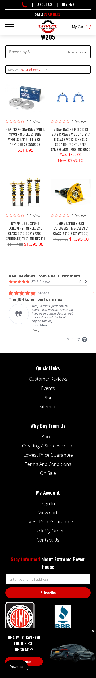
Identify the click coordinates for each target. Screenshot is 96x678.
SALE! (48, 14)
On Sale (48, 473)
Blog (48, 397)
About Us (44, 4)
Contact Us (48, 540)
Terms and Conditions (48, 464)
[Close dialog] (93, 631)
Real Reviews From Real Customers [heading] (44, 276)
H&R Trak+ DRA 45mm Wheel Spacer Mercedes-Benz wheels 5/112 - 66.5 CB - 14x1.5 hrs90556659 (25, 137)
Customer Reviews (48, 379)
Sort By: (13, 70)
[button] (48, 51)
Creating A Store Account (48, 446)
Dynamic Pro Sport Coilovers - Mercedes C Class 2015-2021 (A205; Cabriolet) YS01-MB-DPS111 (25, 231)
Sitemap (48, 406)
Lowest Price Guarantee (48, 455)
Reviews (68, 4)
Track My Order (48, 531)
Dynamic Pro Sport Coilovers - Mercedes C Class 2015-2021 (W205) (70, 228)
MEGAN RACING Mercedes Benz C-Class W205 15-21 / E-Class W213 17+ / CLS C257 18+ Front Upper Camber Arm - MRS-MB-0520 (71, 139)
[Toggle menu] (12, 26)
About (48, 436)
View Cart (48, 512)
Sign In (48, 503)
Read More (40, 325)
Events (48, 388)
